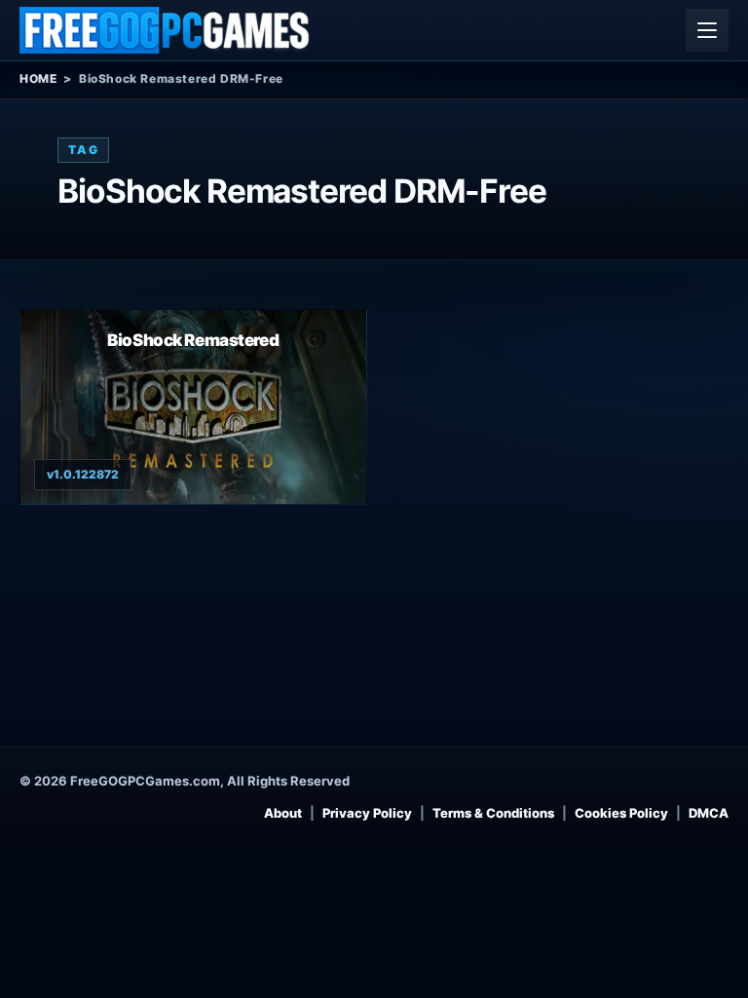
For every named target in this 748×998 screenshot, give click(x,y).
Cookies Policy (621, 813)
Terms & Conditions (493, 813)
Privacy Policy (367, 813)
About (283, 813)
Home (37, 78)
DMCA (709, 813)
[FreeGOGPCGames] (165, 30)
